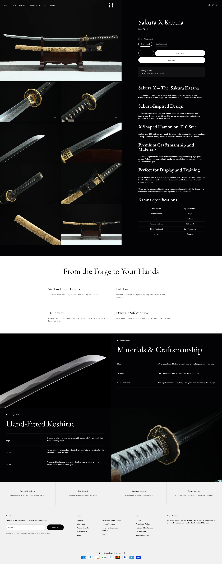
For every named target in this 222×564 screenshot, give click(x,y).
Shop (5, 5)
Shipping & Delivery (143, 524)
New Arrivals (82, 532)
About (52, 5)
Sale (79, 536)
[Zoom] (115, 74)
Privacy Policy (141, 532)
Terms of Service (142, 536)
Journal (105, 534)
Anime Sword (35, 5)
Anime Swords (83, 528)
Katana (13, 5)
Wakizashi (22, 5)
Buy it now (171, 60)
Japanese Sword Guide (111, 520)
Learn (45, 5)
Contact (139, 520)
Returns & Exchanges (144, 528)
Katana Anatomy (108, 524)
